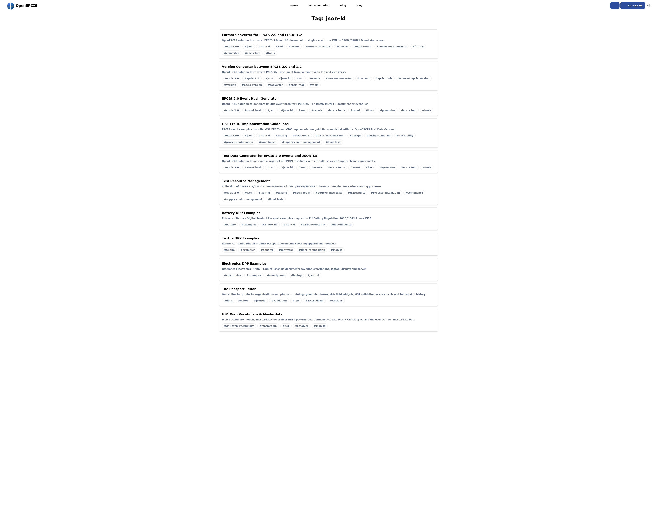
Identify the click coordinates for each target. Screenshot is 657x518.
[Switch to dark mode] (649, 5)
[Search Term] (615, 5)
